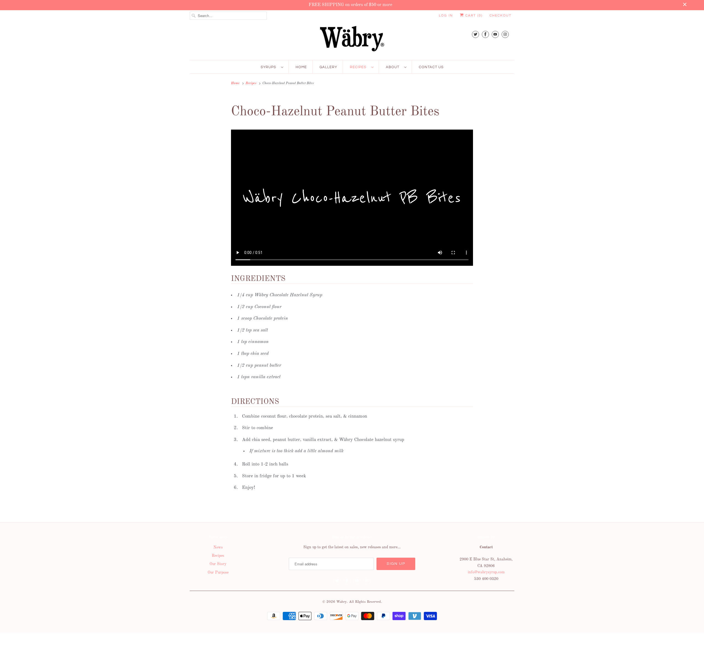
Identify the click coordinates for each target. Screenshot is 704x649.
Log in (446, 15)
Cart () (473, 15)
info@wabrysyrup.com (486, 572)
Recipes (359, 67)
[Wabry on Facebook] (485, 34)
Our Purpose (218, 572)
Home (301, 67)
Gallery (328, 67)
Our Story (218, 564)
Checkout (501, 15)
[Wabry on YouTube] (495, 34)
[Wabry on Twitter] (475, 34)
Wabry (341, 602)
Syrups (269, 67)
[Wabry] (352, 39)
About (394, 67)
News (218, 547)
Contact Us (431, 67)
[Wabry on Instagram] (505, 34)
